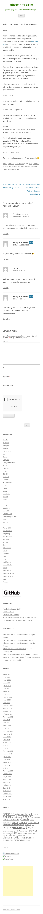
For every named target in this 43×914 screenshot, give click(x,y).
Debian (5, 457)
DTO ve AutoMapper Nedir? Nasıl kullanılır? (18, 620)
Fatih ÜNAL (9, 859)
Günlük (5, 474)
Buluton (8, 856)
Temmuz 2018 (8, 717)
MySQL (5, 522)
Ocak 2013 (6, 788)
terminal (36, 164)
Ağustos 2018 (7, 714)
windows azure (21, 839)
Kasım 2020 (7, 691)
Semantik (6, 539)
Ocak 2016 (6, 740)
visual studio (11, 837)
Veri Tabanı (7, 562)
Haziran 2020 (7, 697)
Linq (4, 502)
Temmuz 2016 (8, 731)
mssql (5, 827)
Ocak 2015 (6, 759)
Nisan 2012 (7, 799)
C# (4, 454)
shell (30, 164)
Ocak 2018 (6, 720)
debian (27, 816)
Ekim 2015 (6, 745)
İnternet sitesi (8, 385)
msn (33, 825)
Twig (4, 556)
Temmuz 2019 (8, 705)
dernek (34, 817)
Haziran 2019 (7, 708)
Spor (4, 545)
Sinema (5, 542)
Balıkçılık (6, 445)
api (16, 814)
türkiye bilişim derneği (18, 835)
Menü (21, 15)
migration (19, 824)
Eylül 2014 (6, 768)
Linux (5, 505)
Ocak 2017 (6, 728)
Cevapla (5, 234)
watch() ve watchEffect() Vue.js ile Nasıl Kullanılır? (20, 617)
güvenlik (24, 819)
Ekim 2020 (6, 694)
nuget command (8, 831)
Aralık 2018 (7, 711)
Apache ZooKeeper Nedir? (12, 609)
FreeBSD (6, 468)
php (16, 830)
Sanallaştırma (7, 536)
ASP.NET (6, 443)
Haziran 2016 (7, 734)
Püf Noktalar (19, 164)
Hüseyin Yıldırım (21, 5)
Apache (5, 440)
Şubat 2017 (7, 725)
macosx (33, 822)
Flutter (5, 465)
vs (20, 838)
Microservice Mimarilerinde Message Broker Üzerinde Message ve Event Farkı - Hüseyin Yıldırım (21, 657)
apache (9, 813)
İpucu (5, 164)
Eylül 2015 (6, 748)
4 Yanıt (5, 30)
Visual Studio (7, 565)
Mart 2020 (6, 703)
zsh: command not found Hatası (14, 634)
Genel (5, 471)
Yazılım (5, 582)
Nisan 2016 (7, 737)
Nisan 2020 (7, 700)
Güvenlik (6, 477)
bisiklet (7, 816)
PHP (4, 525)
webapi (30, 837)
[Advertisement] (18, 881)
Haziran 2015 (7, 754)
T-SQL (5, 551)
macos (23, 822)
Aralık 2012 (7, 791)
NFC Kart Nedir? (8, 612)
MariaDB (6, 511)
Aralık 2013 (7, 785)
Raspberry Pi (7, 534)
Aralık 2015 (7, 742)
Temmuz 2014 (8, 771)
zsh (10, 166)
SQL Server (7, 548)
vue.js (24, 837)
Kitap (5, 499)
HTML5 (5, 488)
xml (29, 840)
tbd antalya (28, 833)
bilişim (36, 814)
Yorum (6, 341)
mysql (23, 827)
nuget (30, 827)
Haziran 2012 (7, 794)
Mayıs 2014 (7, 777)
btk (12, 817)
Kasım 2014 (7, 762)
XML (4, 579)
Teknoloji (6, 553)
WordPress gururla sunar (11, 910)
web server (8, 839)
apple (21, 814)
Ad (4, 367)
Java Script (6, 494)
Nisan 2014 (7, 779)
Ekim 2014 (6, 765)
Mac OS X (11, 164)
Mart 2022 (6, 683)
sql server (30, 830)
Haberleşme (7, 482)
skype (22, 831)
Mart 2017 (6, 723)
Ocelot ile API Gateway (11, 615)
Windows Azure (8, 573)
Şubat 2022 (7, 686)
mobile (28, 824)
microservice (9, 824)
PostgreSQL (7, 528)
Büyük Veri (7, 451)
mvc (16, 827)
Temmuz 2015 (8, 751)
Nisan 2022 (7, 680)
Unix (4, 559)
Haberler (6, 480)
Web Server (7, 570)
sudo (20, 833)
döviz (38, 817)
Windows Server (8, 576)
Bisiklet (5, 448)
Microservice (7, 514)
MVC (4, 519)
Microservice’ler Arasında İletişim (14, 654)
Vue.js (5, 568)
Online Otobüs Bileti (12, 854)
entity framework (11, 819)
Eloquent (6, 460)
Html (4, 485)
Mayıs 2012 (7, 796)
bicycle (29, 814)
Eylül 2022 (6, 677)
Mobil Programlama (10, 516)
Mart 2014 (6, 782)
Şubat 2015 (7, 757)
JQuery (5, 497)
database (18, 817)
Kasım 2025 (7, 674)
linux (15, 822)
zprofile (5, 166)
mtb (11, 827)
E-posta (6, 376)
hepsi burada (7, 823)
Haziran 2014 (7, 774)
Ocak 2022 (6, 688)
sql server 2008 (10, 833)
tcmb (34, 833)
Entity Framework (9, 462)
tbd (24, 833)
